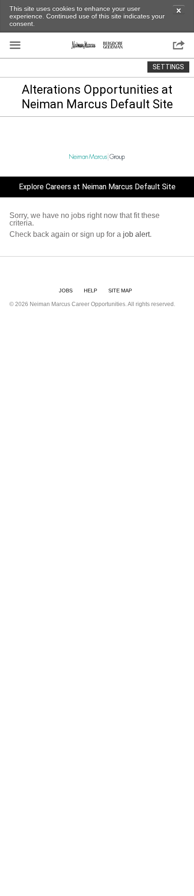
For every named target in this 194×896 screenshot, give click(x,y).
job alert (136, 234)
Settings (168, 67)
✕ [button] (179, 10)
